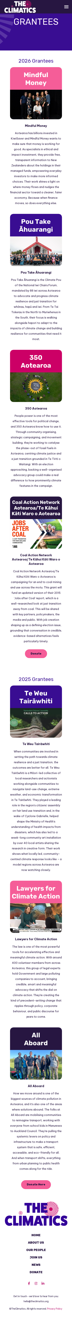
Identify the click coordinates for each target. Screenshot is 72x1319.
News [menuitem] (36, 1265)
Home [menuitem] (36, 1235)
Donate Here (36, 1184)
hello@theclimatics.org (36, 1301)
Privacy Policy (54, 1308)
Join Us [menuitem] (36, 1257)
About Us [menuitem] (36, 1242)
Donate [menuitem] (36, 1272)
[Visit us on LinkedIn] (43, 1283)
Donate (36, 653)
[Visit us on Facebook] (29, 1283)
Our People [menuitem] (36, 1250)
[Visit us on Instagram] (36, 1283)
